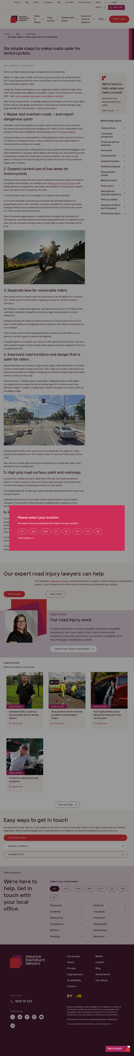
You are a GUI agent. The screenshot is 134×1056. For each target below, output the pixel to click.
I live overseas (24, 538)
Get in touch (114, 1049)
